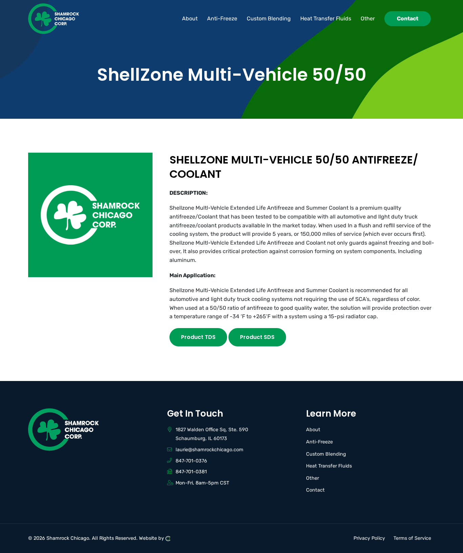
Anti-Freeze (319, 442)
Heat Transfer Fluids (329, 466)
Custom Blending (326, 454)
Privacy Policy (369, 538)
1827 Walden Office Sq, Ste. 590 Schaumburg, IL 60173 (212, 434)
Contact (315, 490)
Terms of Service (412, 538)
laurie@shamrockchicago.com (209, 450)
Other (312, 478)
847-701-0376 (191, 461)
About (313, 430)
